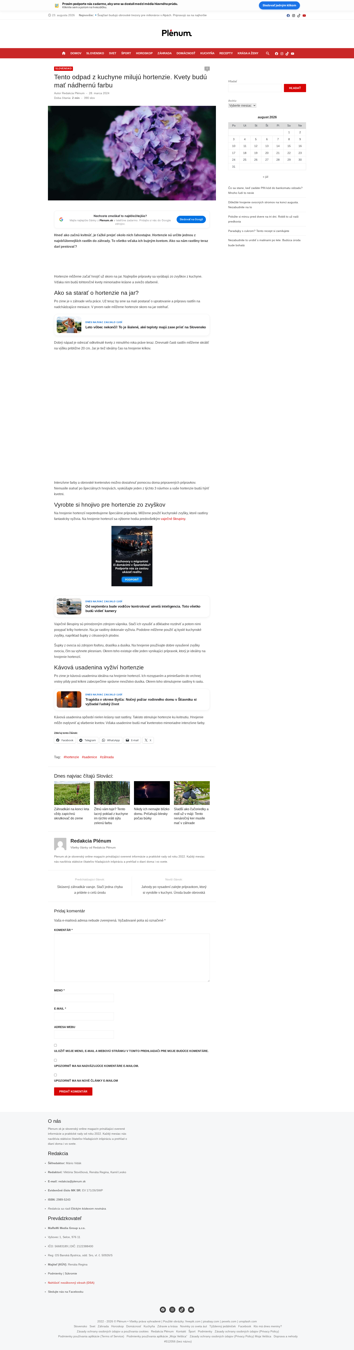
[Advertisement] (131, 263)
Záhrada (165, 53)
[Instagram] (293, 15)
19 (256, 153)
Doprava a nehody (286, 1336)
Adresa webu (64, 1027)
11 (244, 146)
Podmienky (55, 1273)
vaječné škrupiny (173, 519)
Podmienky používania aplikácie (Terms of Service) (91, 1336)
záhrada (108, 757)
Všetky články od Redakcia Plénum (93, 847)
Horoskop (144, 53)
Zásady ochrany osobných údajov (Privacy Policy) (247, 1331)
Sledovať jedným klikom (279, 5)
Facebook (244, 1326)
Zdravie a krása (167, 1326)
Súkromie (71, 1273)
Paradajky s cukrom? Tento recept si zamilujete (258, 231)
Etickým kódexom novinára (88, 1208)
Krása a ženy (248, 53)
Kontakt (181, 1331)
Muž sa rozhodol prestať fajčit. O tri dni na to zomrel (131, 15)
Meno (59, 990)
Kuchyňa (207, 53)
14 (278, 146)
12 (256, 146)
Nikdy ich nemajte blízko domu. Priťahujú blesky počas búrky (151, 813)
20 (267, 153)
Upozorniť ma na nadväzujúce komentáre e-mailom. (96, 1066)
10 (233, 146)
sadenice (90, 757)
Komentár (63, 930)
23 (300, 153)
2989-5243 (63, 1199)
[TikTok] (299, 15)
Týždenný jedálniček (222, 1326)
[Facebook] (288, 15)
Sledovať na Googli (191, 219)
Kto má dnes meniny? (268, 1326)
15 (289, 146)
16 (300, 146)
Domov (75, 53)
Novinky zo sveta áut (193, 1326)
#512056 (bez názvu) (178, 1341)
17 (233, 153)
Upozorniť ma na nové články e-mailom (86, 1080)
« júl (265, 176)
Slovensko (95, 53)
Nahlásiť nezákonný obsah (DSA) (71, 1282)
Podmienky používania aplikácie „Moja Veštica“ (157, 1336)
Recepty (226, 53)
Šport (126, 53)
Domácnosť (186, 53)
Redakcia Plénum (73, 93)
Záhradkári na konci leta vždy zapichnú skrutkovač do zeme (71, 813)
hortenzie (72, 757)
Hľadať (232, 81)
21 (278, 153)
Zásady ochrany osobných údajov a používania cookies (113, 1331)
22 (289, 153)
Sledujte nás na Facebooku (65, 1291)
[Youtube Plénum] (304, 15)
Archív (232, 100)
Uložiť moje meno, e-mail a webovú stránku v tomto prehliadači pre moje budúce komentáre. (131, 1051)
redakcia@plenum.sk (72, 1181)
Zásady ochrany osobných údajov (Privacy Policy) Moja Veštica (230, 1336)
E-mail (60, 1008)
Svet (112, 53)
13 (267, 146)
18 (244, 153)
